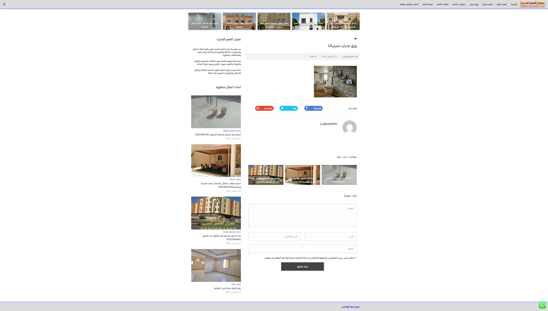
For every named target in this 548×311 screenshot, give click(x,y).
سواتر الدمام (428, 4)
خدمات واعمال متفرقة (409, 4)
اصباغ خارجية (487, 4)
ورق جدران (474, 4)
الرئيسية (514, 4)
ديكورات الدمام (459, 4)
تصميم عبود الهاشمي (351, 306)
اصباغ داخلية (502, 4)
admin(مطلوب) (348, 56)
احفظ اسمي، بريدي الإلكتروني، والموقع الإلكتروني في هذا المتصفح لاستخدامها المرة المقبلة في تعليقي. (309, 258)
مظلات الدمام (443, 4)
